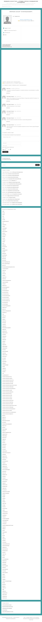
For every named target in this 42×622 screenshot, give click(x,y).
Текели (3, 535)
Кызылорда (4, 361)
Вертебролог (4, 255)
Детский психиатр (5, 297)
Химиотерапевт (5, 572)
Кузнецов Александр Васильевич (13, 185)
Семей (3, 510)
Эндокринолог (4, 592)
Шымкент (10, 4)
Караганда (14, 4)
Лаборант (4, 363)
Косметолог (4, 356)
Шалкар (3, 582)
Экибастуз (4, 587)
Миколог (3, 427)
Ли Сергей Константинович (17, 194)
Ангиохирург (4, 228)
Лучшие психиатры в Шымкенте (7, 391)
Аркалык (3, 236)
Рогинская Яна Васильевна (6, 604)
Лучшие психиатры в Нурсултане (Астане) (9, 385)
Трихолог (3, 552)
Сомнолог (4, 516)
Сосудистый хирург (5, 518)
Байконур (4, 244)
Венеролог (4, 253)
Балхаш (3, 248)
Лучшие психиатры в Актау (7, 376)
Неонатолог (4, 437)
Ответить (8, 93)
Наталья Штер (4, 610)
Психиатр (4, 476)
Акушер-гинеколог (5, 221)
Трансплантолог (5, 548)
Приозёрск (4, 471)
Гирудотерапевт (5, 282)
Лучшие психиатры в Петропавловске (8, 388)
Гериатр (3, 275)
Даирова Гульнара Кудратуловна (14, 182)
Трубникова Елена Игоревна (7, 608)
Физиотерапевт (5, 565)
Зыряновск (4, 326)
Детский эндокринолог (6, 305)
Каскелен (4, 349)
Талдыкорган (4, 532)
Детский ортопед (5, 293)
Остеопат (4, 449)
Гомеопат (4, 283)
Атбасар (3, 239)
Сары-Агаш (4, 503)
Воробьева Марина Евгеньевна (7, 606)
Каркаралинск (4, 347)
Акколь (3, 212)
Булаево (3, 251)
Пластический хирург (6, 469)
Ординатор (4, 444)
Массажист (4, 422)
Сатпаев (3, 505)
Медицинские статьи (6, 6)
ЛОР (3, 373)
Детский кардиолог (5, 287)
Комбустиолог (4, 354)
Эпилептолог (4, 597)
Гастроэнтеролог (5, 268)
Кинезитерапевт (5, 351)
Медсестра (4, 425)
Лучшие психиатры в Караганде (7, 381)
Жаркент (3, 319)
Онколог (3, 442)
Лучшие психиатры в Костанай (7, 383)
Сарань (3, 499)
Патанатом (4, 459)
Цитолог (3, 577)
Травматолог (8, 45)
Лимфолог (4, 368)
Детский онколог (5, 292)
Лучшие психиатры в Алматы (7, 378)
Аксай (3, 214)
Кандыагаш (4, 336)
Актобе (3, 219)
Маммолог (4, 418)
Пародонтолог (4, 457)
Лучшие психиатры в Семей (7, 390)
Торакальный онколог (6, 543)
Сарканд (3, 501)
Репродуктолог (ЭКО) (6, 491)
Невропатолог (4, 434)
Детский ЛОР (4, 288)
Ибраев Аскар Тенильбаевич (17, 202)
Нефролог (4, 439)
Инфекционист (5, 332)
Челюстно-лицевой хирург (6, 581)
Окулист (3, 440)
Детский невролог (5, 290)
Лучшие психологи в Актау (6, 393)
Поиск (37, 164)
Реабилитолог (4, 484)
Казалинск (4, 334)
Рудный (3, 496)
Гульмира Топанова (12, 197)
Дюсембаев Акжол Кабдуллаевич (14, 199)
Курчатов (4, 359)
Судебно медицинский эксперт (7, 525)
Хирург (3, 574)
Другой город (30, 4)
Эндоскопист (4, 594)
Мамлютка (4, 417)
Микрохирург (4, 429)
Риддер (3, 494)
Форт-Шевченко (5, 569)
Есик (3, 314)
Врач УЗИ (4, 265)
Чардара (3, 579)
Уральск (3, 555)
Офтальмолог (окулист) (6, 452)
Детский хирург (5, 304)
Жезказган (4, 320)
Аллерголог (4, 224)
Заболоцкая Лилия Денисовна (17, 172)
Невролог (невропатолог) (6, 432)
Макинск (3, 415)
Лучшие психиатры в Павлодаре (7, 386)
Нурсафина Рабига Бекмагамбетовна (15, 178)
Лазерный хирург (5, 364)
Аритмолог (4, 234)
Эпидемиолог (4, 596)
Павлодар (26, 4)
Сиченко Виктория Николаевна (13, 177)
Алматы (6, 4)
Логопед (3, 371)
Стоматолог (4, 523)
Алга (3, 223)
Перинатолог (4, 464)
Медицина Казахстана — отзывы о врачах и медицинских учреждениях (21, 2)
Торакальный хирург (5, 545)
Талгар (3, 530)
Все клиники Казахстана (6, 159)
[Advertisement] (21, 58)
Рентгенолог (4, 489)
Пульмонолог (4, 481)
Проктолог (4, 472)
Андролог (4, 229)
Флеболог (4, 567)
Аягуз (3, 243)
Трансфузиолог (5, 550)
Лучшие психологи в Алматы (7, 396)
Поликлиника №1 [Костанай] (7, 46)
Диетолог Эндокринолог (6, 310)
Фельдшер (4, 564)
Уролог (3, 557)
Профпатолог (4, 474)
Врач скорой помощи (6, 263)
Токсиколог (4, 542)
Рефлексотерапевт (5, 493)
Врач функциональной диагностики (8, 266)
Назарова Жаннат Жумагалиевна (12, 200)
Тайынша (3, 528)
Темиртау (4, 538)
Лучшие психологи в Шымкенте (7, 413)
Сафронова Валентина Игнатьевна (13, 195)
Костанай (22, 4)
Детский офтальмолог (6, 295)
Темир (3, 537)
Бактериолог (4, 246)
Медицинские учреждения (7, 423)
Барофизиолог (4, 250)
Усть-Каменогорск (5, 559)
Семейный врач (5, 511)
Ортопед (4, 447)
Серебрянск (4, 515)
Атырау (3, 241)
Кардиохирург (4, 346)
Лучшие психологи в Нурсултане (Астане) (9, 405)
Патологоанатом (5, 461)
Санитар (3, 498)
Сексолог (4, 506)
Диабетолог (4, 307)
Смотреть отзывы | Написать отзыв (26, 19)
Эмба (3, 589)
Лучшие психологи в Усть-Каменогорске (9, 412)
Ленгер (3, 366)
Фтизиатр (4, 570)
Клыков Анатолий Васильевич (13, 188)
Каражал (3, 341)
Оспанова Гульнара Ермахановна (13, 173)
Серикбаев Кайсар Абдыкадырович (15, 183)
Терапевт (4, 540)
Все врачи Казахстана (6, 158)
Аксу (3, 216)
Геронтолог (4, 277)
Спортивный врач (5, 520)
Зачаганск (4, 324)
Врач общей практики (6, 261)
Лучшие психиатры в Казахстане (8, 380)
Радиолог (4, 483)
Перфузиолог (4, 466)
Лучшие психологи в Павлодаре (7, 407)
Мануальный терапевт (6, 420)
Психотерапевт (5, 479)
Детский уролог (5, 302)
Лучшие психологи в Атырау (7, 398)
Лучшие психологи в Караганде (7, 402)
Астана (3, 4)
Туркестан (4, 554)
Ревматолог (4, 488)
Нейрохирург (4, 435)
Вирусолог (4, 256)
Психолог (4, 478)
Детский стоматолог (6, 299)
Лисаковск (4, 369)
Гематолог (4, 270)
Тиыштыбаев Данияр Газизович (7, 611)
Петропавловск (5, 467)
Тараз (3, 533)
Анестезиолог (4, 231)
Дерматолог (4, 285)
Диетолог (4, 309)
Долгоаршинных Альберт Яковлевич (14, 192)
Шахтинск (4, 584)
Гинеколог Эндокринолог (6, 280)
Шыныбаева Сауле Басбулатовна (13, 190)
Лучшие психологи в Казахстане (7, 400)
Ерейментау (4, 312)
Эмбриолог (4, 591)
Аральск (3, 233)
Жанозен (3, 317)
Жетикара (4, 322)
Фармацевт (4, 562)
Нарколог (4, 430)
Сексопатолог (4, 508)
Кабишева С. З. (14, 180)
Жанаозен (4, 315)
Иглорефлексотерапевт (6, 327)
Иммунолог (4, 329)
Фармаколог (4, 560)
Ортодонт (4, 445)
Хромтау (3, 575)
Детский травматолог (6, 300)
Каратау (3, 342)
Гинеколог (4, 278)
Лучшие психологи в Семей (7, 410)
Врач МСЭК (4, 260)
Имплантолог (4, 331)
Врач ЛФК (4, 258)
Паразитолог (4, 456)
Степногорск (4, 521)
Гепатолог (4, 273)
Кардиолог (4, 344)
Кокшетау (18, 4)
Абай (3, 211)
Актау (3, 217)
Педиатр (3, 462)
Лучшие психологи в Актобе (7, 395)
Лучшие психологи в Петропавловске (8, 408)
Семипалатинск (5, 513)
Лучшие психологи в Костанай (7, 403)
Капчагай (3, 337)
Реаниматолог (4, 486)
